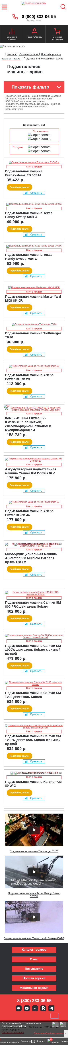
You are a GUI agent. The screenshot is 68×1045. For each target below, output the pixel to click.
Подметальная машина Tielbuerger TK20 (34, 851)
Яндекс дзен (35, 1008)
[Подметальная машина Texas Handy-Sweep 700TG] (34, 246)
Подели (38, 1015)
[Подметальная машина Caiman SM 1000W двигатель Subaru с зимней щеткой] (34, 636)
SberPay (54, 1016)
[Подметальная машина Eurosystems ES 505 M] (34, 162)
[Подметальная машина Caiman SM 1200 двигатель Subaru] (34, 683)
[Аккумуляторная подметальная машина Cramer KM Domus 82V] (34, 460)
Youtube (27, 1008)
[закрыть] (66, 1033)
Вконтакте (19, 1008)
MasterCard (22, 1015)
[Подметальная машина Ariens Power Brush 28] (34, 366)
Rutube (43, 1008)
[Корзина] (57, 31)
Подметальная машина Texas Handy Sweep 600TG (34, 938)
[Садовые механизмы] (34, 7)
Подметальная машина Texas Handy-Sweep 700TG (34, 895)
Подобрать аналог (19, 187)
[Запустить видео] (34, 830)
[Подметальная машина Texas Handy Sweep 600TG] (34, 204)
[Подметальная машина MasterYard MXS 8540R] (34, 287)
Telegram (51, 1008)
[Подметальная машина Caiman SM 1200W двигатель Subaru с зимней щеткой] (34, 726)
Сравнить (36, 192)
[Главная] (3, 54)
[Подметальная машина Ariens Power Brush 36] (34, 502)
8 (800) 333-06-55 (39, 16)
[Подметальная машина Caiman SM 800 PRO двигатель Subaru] (34, 593)
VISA (10, 1015)
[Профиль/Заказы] (34, 31)
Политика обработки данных (49, 1033)
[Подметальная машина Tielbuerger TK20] (34, 324)
